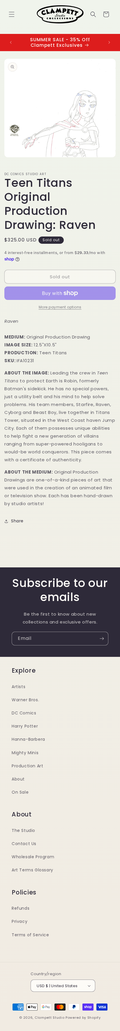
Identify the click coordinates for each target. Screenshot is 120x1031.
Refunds (20, 908)
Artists (18, 687)
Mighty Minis (25, 753)
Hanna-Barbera (28, 739)
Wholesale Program (33, 857)
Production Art (27, 766)
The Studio (23, 830)
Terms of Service (30, 935)
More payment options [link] (60, 307)
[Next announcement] (109, 42)
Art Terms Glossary (32, 870)
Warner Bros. (25, 700)
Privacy (19, 921)
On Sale (20, 792)
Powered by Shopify (83, 1017)
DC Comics (24, 713)
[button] (11, 14)
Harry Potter (25, 726)
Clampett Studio (50, 1017)
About (18, 779)
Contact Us (24, 844)
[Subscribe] (101, 638)
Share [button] (17, 521)
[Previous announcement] (10, 42)
